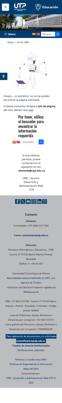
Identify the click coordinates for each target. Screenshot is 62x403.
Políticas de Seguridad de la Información (31, 364)
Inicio (10, 42)
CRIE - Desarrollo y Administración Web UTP (29, 378)
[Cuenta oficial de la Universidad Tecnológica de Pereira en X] (23, 201)
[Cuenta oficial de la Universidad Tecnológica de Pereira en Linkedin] (39, 201)
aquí (30, 110)
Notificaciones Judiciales (31, 350)
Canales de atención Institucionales (31, 345)
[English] (38, 34)
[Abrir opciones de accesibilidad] (4, 76)
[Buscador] (57, 34)
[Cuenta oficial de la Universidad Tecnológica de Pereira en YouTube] (28, 201)
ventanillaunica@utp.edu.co (30, 341)
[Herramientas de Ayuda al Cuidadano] (44, 201)
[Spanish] (34, 34)
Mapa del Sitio (31, 368)
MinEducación (31, 292)
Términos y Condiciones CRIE (30, 359)
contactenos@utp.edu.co (35, 235)
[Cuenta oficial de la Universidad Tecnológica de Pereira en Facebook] (17, 201)
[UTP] (20, 7)
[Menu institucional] (5, 7)
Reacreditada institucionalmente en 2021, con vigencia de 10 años (31, 280)
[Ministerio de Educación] (46, 7)
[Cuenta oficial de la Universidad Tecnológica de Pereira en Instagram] (33, 201)
